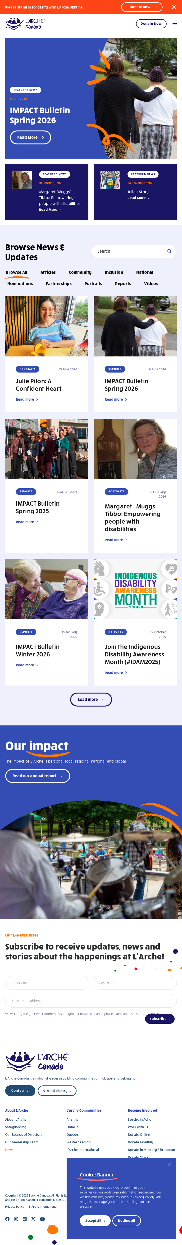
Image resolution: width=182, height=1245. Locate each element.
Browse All (16, 272)
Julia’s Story (138, 191)
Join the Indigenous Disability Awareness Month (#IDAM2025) (134, 653)
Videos (151, 283)
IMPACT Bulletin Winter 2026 (37, 650)
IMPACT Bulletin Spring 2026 (40, 114)
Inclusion (114, 272)
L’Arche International (83, 1150)
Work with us (138, 1127)
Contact (18, 1090)
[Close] (169, 1164)
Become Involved (142, 1110)
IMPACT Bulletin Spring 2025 (37, 506)
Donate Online (139, 1134)
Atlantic (72, 1119)
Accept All (93, 1220)
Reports (123, 283)
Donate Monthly (140, 1142)
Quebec (73, 1134)
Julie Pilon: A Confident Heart (39, 384)
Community (80, 272)
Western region (79, 1142)
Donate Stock (138, 1157)
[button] (174, 7)
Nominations (20, 283)
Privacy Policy (14, 1206)
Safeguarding (15, 1127)
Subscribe (158, 1018)
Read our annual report (35, 775)
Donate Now (151, 23)
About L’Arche (16, 1110)
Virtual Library (55, 1091)
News (9, 1150)
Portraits (93, 283)
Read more (25, 399)
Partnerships (59, 283)
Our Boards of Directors (23, 1134)
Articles (48, 272)
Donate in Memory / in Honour (151, 1150)
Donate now (140, 7)
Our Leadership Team (21, 1142)
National (144, 272)
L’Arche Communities (84, 1110)
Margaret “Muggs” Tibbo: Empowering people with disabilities (59, 197)
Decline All (126, 1220)
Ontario (73, 1127)
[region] (121, 1198)
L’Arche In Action (141, 1119)
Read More (48, 209)
